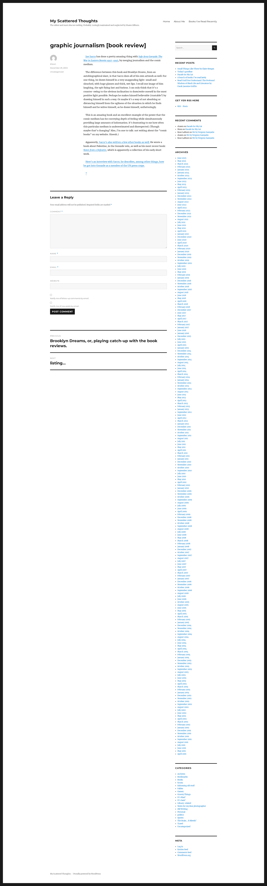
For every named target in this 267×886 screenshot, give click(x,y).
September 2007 (184, 555)
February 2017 (183, 324)
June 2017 (181, 313)
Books (180, 780)
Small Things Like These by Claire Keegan (195, 69)
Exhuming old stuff (186, 785)
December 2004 (184, 625)
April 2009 (182, 511)
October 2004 (183, 631)
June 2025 (181, 158)
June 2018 (181, 295)
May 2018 (181, 298)
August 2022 (183, 202)
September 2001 (184, 739)
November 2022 (184, 199)
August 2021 (182, 219)
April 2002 (182, 719)
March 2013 (182, 403)
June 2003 (181, 678)
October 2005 (183, 602)
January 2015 (183, 348)
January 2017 (183, 327)
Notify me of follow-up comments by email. (69, 298)
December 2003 (184, 660)
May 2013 (181, 397)
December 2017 (184, 310)
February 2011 (183, 456)
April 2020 (182, 243)
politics (180, 815)
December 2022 (184, 196)
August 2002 (183, 707)
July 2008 (181, 532)
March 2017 (182, 321)
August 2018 (182, 292)
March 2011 (182, 453)
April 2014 (181, 371)
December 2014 (184, 351)
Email (54, 267)
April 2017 (181, 319)
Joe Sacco (91, 56)
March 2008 (182, 541)
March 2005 (182, 616)
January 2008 (183, 546)
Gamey (180, 791)
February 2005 (183, 619)
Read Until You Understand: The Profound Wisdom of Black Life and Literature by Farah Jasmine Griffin (196, 83)
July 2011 (181, 441)
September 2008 (184, 526)
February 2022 (183, 210)
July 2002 (181, 710)
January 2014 (183, 380)
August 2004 (183, 637)
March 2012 (182, 421)
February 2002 (183, 725)
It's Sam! (181, 800)
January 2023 (183, 193)
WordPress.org (184, 855)
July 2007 (181, 561)
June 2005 (181, 608)
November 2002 (184, 698)
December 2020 (184, 237)
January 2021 (183, 234)
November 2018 (184, 283)
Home (166, 21)
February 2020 (183, 248)
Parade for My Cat (185, 74)
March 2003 (182, 687)
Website (55, 281)
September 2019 (184, 263)
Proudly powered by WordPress (87, 874)
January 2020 (183, 251)
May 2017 (181, 316)
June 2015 (181, 342)
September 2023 (184, 178)
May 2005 (181, 611)
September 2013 (184, 389)
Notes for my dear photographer (191, 806)
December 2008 (184, 517)
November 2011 (184, 430)
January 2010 (183, 488)
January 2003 (183, 692)
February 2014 (183, 377)
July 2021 (181, 222)
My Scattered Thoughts (74, 20)
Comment (56, 211)
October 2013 (183, 386)
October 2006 (183, 587)
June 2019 (181, 269)
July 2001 (181, 745)
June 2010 (181, 476)
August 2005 (183, 605)
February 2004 (183, 654)
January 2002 (183, 727)
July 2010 (181, 473)
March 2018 (182, 304)
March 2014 (182, 374)
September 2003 (184, 669)
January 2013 (183, 409)
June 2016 (181, 330)
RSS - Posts (182, 106)
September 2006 (184, 590)
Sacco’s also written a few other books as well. (124, 142)
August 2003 (182, 672)
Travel (180, 823)
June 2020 (181, 240)
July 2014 (181, 365)
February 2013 (183, 406)
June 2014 (181, 368)
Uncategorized (57, 72)
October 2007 (183, 552)
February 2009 (183, 514)
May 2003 (181, 681)
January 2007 (183, 578)
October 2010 (183, 468)
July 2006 (181, 596)
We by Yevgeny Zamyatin (203, 132)
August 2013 (182, 392)
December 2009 (184, 491)
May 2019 (181, 272)
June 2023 (181, 181)
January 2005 (183, 622)
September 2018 (184, 289)
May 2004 (181, 646)
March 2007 (182, 573)
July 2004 (181, 640)
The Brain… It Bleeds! (186, 821)
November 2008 (184, 520)
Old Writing (182, 809)
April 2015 (181, 345)
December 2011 (184, 427)
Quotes (180, 818)
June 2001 (181, 748)
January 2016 (183, 333)
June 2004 (181, 643)
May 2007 (181, 567)
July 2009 (181, 505)
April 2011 (181, 450)
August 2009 (183, 503)
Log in (180, 846)
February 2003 (183, 689)
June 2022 (181, 205)
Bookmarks (182, 777)
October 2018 (183, 286)
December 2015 (184, 336)
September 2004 (184, 634)
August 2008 (183, 529)
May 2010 (181, 479)
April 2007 (182, 570)
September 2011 (184, 435)
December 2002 (184, 695)
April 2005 (182, 614)
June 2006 (181, 599)
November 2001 (184, 733)
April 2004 (182, 649)
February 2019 (183, 275)
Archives (181, 774)
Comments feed (184, 852)
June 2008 (181, 535)
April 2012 (181, 418)
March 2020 (182, 246)
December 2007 (184, 549)
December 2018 (184, 281)
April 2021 (181, 231)
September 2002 (184, 704)
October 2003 (183, 666)
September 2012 (184, 412)
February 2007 (183, 576)
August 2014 (182, 362)
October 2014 (183, 357)
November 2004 (184, 628)
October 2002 (183, 701)
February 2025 (183, 167)
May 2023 (181, 184)
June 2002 (181, 713)
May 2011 (181, 447)
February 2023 (183, 190)
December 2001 (184, 730)
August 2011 (182, 438)
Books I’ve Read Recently (203, 21)
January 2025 (183, 170)
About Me (179, 21)
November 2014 (184, 354)
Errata (180, 783)
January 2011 (183, 459)
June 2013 (181, 394)
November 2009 (184, 494)
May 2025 (181, 161)
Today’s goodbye (184, 72)
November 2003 (184, 663)
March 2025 (182, 164)
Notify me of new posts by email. (64, 306)
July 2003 (181, 675)
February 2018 (183, 307)
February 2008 (183, 543)
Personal (181, 812)
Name (54, 253)
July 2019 (181, 266)
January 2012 (183, 424)
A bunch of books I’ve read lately (191, 77)
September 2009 (184, 500)
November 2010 (184, 465)
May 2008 (181, 538)
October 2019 (183, 260)
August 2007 (183, 558)
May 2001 (181, 751)
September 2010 (184, 470)
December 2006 (184, 581)
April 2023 (181, 187)
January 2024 (183, 172)
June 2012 (181, 415)
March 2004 (182, 652)
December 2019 (184, 254)
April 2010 (181, 482)
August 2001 (182, 742)
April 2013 (181, 400)
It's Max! (181, 797)
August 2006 (183, 593)
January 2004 (183, 657)
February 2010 (183, 485)
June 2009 (181, 508)
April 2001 (181, 754)
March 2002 (182, 722)
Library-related (184, 803)
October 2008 (183, 523)
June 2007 (181, 564)
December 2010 (184, 462)
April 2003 (181, 684)
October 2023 (183, 175)
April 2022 (182, 208)
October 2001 (183, 736)
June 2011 (181, 444)
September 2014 (184, 359)
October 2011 (183, 432)
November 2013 (184, 383)
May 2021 (181, 228)
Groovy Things (184, 794)
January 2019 (183, 278)
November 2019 (184, 257)
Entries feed (182, 849)
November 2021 (184, 216)
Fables (180, 788)
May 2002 (181, 716)
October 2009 (183, 497)
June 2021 (181, 225)
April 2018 (181, 301)
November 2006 (184, 584)
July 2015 (181, 339)
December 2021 (184, 213)
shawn (53, 64)
